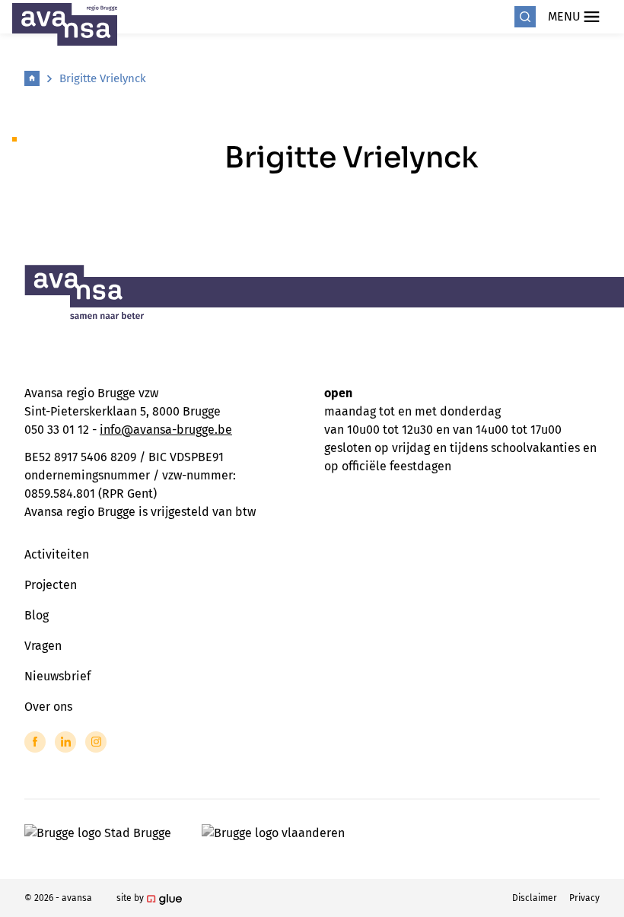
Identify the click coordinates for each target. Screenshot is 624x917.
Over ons (48, 706)
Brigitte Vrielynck (102, 78)
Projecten (50, 585)
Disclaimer (534, 898)
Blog (36, 615)
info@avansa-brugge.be (166, 429)
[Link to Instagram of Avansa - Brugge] (96, 742)
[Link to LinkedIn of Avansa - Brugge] (65, 742)
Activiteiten (56, 554)
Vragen (43, 645)
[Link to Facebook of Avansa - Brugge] (35, 742)
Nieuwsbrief (57, 676)
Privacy (584, 898)
